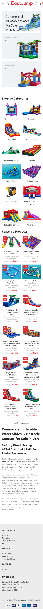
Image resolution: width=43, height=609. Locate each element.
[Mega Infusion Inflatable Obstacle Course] (11, 363)
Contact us (6, 538)
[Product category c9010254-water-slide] (31, 218)
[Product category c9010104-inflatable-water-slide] (31, 132)
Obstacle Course (11, 319)
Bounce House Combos (10, 585)
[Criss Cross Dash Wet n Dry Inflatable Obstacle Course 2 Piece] (11, 332)
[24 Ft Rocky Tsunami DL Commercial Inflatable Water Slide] (31, 363)
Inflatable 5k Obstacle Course (11, 252)
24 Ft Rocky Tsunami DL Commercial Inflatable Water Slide (32, 375)
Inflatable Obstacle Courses (12, 587)
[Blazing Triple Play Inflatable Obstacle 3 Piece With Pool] (31, 301)
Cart (3, 572)
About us (5, 535)
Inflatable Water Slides (10, 590)
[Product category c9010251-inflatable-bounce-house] (31, 196)
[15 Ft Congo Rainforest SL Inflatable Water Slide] (31, 395)
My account (6, 569)
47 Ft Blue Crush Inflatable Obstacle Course (11, 312)
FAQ (3, 543)
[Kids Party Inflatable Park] (31, 242)
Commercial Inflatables (11, 256)
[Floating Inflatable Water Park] (11, 272)
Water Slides (31, 382)
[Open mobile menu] (3, 3)
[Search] (7, 3)
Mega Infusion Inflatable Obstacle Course (11, 375)
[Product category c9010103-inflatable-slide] (11, 132)
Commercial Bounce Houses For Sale (15, 582)
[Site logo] (22, 3)
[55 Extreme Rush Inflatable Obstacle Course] (31, 332)
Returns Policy (7, 556)
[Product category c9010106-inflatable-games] (31, 153)
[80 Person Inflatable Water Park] (31, 272)
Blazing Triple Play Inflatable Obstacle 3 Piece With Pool (31, 312)
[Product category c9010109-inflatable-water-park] (11, 174)
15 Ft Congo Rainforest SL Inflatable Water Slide (31, 406)
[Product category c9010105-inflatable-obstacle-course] (11, 153)
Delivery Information (9, 541)
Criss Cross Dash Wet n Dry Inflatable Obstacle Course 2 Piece (11, 343)
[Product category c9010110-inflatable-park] (31, 174)
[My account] (36, 3)
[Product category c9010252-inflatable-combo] (11, 218)
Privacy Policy (7, 553)
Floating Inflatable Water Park (11, 282)
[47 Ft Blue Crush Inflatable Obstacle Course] (11, 301)
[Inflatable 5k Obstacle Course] (11, 242)
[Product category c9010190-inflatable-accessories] (11, 194)
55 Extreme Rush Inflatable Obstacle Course (32, 343)
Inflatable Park (11, 258)
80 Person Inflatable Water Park (31, 282)
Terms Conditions (8, 559)
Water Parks (11, 288)
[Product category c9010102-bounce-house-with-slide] (31, 112)
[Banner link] (21, 21)
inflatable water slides (10, 462)
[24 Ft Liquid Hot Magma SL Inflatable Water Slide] (11, 395)
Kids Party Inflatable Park (31, 252)
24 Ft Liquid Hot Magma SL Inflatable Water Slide (11, 406)
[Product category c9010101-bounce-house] (11, 112)
